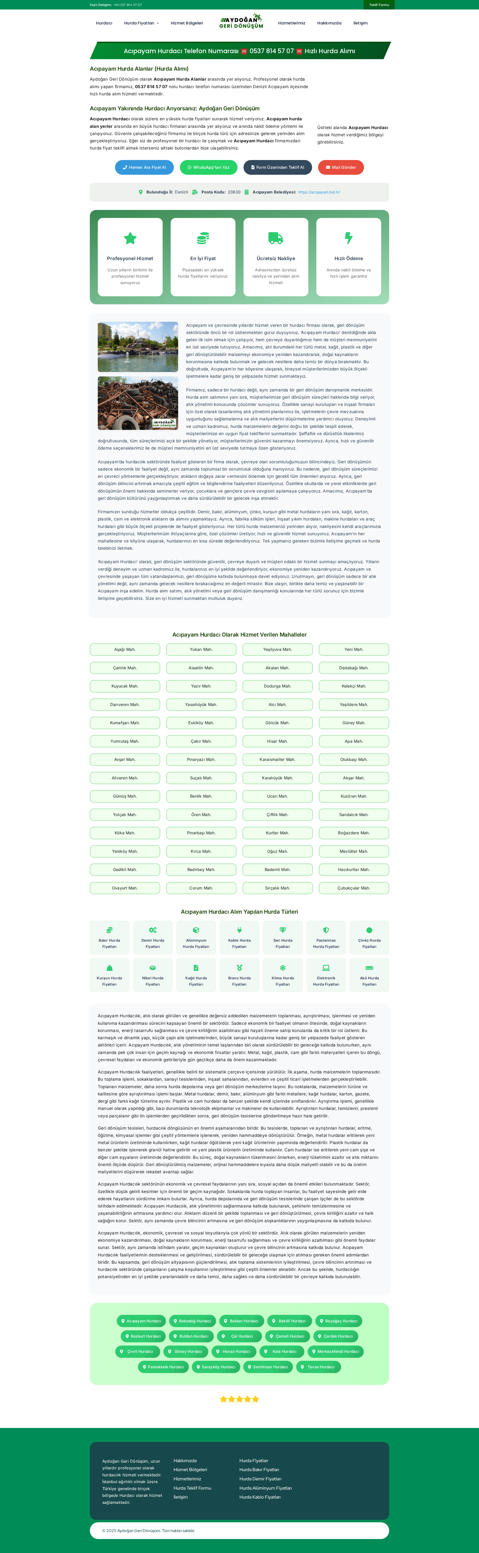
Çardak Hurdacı (338, 1336)
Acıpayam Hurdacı (144, 1321)
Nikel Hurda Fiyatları (153, 981)
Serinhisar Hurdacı (270, 1367)
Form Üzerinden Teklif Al (280, 167)
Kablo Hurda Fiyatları (239, 943)
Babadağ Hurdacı (195, 1321)
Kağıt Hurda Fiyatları (196, 981)
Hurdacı (127, 1495)
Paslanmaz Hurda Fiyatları (326, 943)
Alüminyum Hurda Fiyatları (196, 943)
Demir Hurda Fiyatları (152, 943)
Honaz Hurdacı (236, 1351)
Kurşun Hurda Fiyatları (109, 981)
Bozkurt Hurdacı (146, 1336)
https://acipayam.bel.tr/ (319, 192)
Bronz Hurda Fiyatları (239, 981)
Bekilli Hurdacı (292, 1321)
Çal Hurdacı (242, 1336)
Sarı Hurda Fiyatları (282, 943)
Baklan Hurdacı (244, 1321)
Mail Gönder (344, 167)
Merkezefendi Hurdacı (338, 1351)
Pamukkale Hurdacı (166, 1367)
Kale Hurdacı (285, 1351)
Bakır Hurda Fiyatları (109, 943)
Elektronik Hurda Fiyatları (326, 981)
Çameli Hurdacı (290, 1336)
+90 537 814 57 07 (127, 5)
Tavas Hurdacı (321, 1367)
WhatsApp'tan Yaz (211, 167)
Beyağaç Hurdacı (341, 1321)
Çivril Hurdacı (140, 1351)
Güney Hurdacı (188, 1351)
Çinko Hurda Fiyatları (369, 943)
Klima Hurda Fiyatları (283, 981)
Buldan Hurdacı (194, 1336)
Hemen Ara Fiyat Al (147, 167)
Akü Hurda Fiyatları (369, 981)
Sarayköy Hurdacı (218, 1367)
